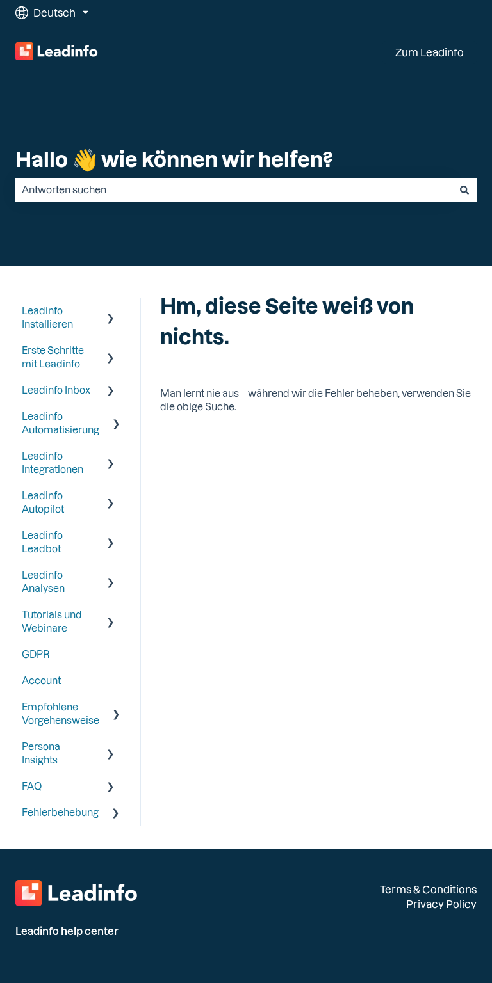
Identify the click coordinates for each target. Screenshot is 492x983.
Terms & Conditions (428, 889)
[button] (111, 312)
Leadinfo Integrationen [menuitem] (52, 462)
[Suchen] (464, 190)
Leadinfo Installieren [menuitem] (47, 317)
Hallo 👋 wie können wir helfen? (173, 159)
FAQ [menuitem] (32, 786)
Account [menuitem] (41, 680)
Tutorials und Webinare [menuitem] (52, 621)
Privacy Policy (441, 904)
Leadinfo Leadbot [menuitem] (42, 541)
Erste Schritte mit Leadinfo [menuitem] (53, 356)
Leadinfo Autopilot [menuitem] (43, 502)
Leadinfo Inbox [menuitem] (56, 390)
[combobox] (233, 190)
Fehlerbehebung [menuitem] (60, 812)
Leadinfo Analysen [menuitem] (43, 581)
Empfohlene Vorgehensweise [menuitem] (60, 713)
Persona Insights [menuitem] (41, 752)
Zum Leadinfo (429, 52)
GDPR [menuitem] (36, 654)
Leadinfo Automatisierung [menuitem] (60, 422)
